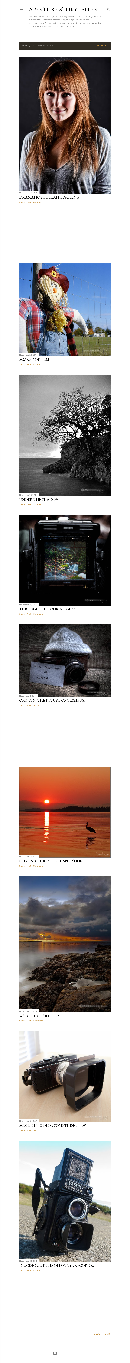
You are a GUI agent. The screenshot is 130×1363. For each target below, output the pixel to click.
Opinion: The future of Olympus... (52, 700)
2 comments (33, 705)
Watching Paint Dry (39, 1015)
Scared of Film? (35, 359)
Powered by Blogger (67, 1353)
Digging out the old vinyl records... (57, 1265)
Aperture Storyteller (63, 9)
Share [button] (22, 202)
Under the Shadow (38, 499)
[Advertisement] (65, 233)
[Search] (109, 9)
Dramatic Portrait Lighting (49, 197)
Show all (102, 45)
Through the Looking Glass (48, 609)
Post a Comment (35, 202)
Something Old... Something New (52, 1125)
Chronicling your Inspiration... (52, 860)
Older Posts (102, 1333)
